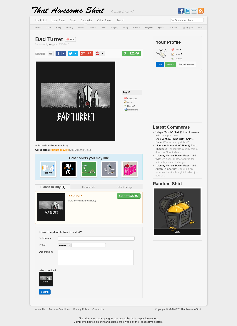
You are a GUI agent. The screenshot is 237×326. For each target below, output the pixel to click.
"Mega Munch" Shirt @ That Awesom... (178, 132)
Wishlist (130, 102)
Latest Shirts (58, 20)
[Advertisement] (177, 97)
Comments (88, 187)
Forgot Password (186, 64)
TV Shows (173, 28)
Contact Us (98, 309)
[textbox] (187, 20)
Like (72, 39)
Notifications (132, 110)
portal (73, 150)
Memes (81, 28)
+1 (88, 54)
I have (178, 58)
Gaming (69, 28)
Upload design (124, 187)
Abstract (37, 28)
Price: (42, 244)
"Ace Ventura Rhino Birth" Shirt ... (175, 138)
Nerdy (125, 28)
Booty (177, 232)
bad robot (84, 150)
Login (160, 64)
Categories (86, 20)
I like (177, 50)
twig (51, 44)
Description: (46, 251)
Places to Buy (50, 187)
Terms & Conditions (59, 309)
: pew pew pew (167, 135)
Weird (200, 28)
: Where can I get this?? (173, 142)
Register (170, 64)
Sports (160, 28)
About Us (40, 309)
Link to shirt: (46, 237)
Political (136, 28)
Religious (149, 28)
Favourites (132, 98)
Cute (49, 28)
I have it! (131, 106)
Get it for (128, 195)
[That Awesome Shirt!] (68, 12)
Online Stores (104, 20)
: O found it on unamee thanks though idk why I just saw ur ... (177, 172)
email (51, 53)
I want (177, 54)
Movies (93, 28)
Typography (188, 28)
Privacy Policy (81, 309)
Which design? (47, 270)
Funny (58, 28)
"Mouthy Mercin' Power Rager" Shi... (177, 155)
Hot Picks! (41, 20)
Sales (73, 20)
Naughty (114, 28)
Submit (120, 20)
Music (103, 28)
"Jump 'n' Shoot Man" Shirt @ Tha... (177, 145)
